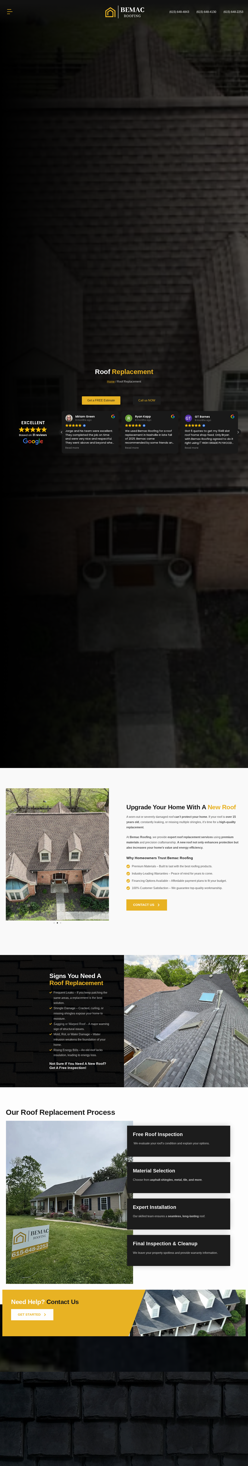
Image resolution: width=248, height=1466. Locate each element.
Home (111, 381)
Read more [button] (72, 448)
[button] (238, 432)
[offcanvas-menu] (10, 11)
